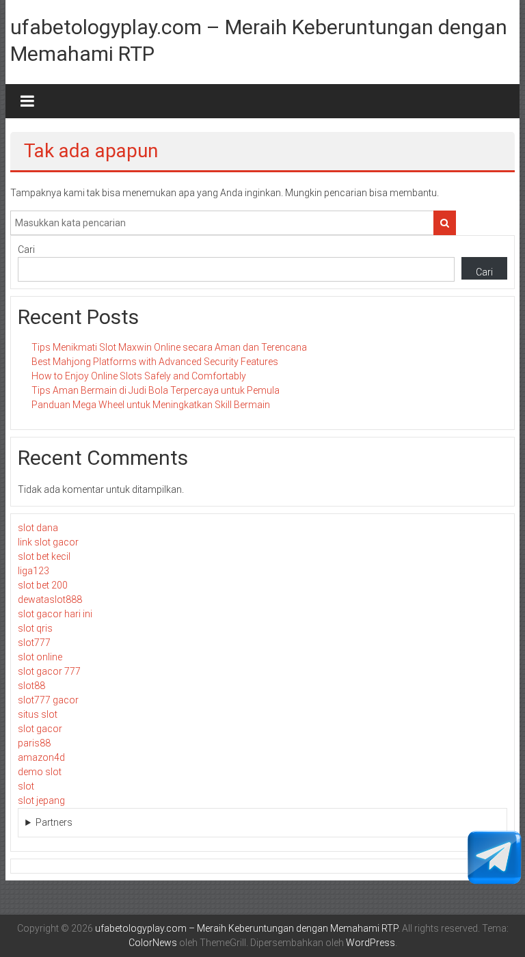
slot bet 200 (43, 585)
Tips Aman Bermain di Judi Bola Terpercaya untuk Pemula (155, 390)
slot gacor (40, 728)
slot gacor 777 (49, 671)
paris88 (34, 743)
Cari (26, 249)
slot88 (31, 685)
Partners (54, 822)
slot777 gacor (48, 700)
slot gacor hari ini (55, 613)
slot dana (38, 527)
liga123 (33, 570)
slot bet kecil (44, 556)
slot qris (35, 628)
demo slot (40, 771)
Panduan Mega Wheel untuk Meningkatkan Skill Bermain (150, 404)
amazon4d (41, 757)
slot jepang (41, 800)
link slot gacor (48, 542)
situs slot (37, 714)
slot (26, 786)
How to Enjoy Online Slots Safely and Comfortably (138, 375)
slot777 (34, 642)
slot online (40, 656)
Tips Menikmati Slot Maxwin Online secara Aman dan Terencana (169, 347)
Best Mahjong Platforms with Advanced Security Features (154, 361)
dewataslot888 (50, 599)
